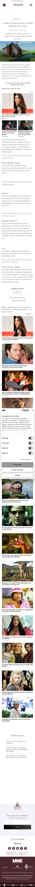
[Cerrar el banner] (32, 410)
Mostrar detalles (25, 459)
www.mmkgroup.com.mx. (8, 877)
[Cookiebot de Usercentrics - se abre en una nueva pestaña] (22, 410)
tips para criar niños (20, 309)
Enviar (17, 827)
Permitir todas (18, 464)
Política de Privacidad (7, 872)
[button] (4, 5)
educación (26, 307)
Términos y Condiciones (27, 872)
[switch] (30, 443)
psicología (6, 309)
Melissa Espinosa (13, 30)
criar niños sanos (14, 307)
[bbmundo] (18, 5)
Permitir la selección (17, 470)
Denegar (17, 475)
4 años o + (17, 19)
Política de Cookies (17, 872)
